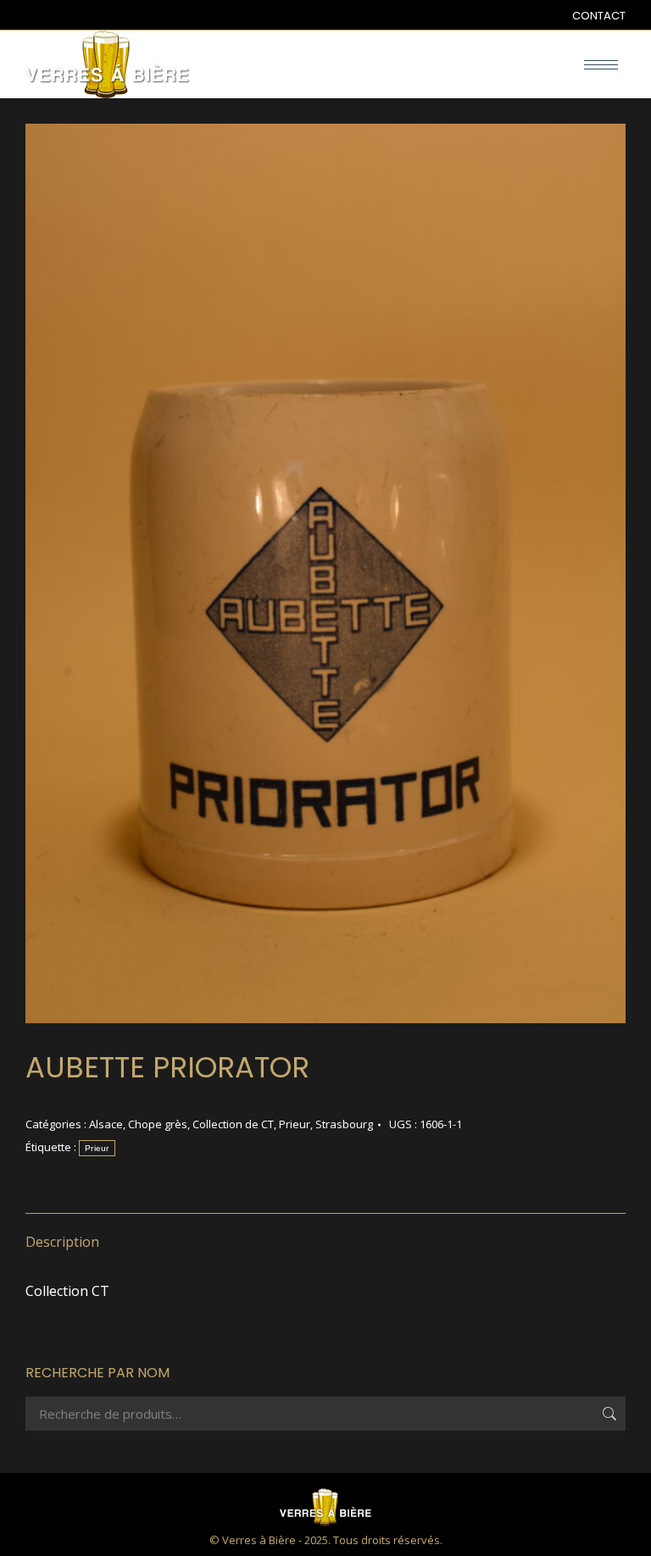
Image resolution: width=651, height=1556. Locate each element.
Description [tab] (62, 1241)
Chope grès (157, 1124)
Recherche (607, 1414)
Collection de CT (233, 1124)
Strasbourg (344, 1124)
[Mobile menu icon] (601, 65)
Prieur (294, 1124)
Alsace (106, 1124)
